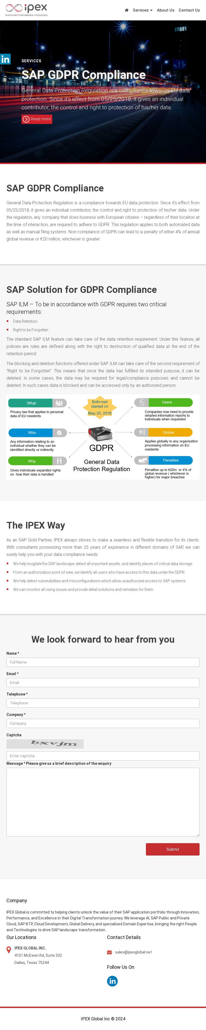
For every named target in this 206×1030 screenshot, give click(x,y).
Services (141, 10)
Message (58, 763)
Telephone (17, 694)
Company (15, 714)
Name (12, 653)
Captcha (13, 735)
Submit (173, 849)
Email (12, 674)
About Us (165, 10)
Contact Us (189, 10)
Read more (41, 119)
